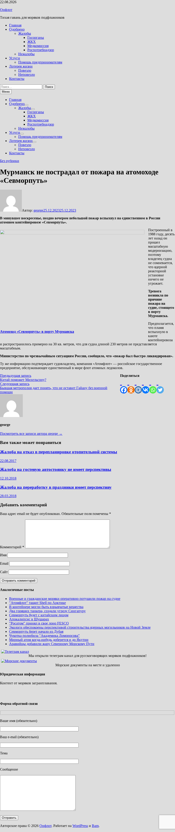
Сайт (4, 572)
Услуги (14, 58)
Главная (15, 25)
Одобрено (17, 29)
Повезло (24, 70)
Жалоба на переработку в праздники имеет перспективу (56, 487)
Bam (95, 826)
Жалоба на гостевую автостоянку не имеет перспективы (55, 469)
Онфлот (6, 10)
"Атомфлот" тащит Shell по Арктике (37, 603)
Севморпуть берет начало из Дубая (36, 631)
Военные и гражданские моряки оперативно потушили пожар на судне (64, 599)
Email (4, 563)
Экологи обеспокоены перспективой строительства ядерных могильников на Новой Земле (80, 627)
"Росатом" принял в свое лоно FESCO (39, 623)
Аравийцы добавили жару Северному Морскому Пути (51, 644)
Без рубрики (9, 161)
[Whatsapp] (153, 386)
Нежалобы (26, 54)
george (38, 210)
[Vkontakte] (145, 386)
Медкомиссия (38, 46)
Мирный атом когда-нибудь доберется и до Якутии (48, 640)
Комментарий (12, 547)
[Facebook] (123, 386)
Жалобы (24, 33)
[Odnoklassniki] (131, 386)
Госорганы (35, 37)
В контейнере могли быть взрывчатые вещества (46, 607)
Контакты (16, 79)
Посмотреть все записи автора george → (31, 434)
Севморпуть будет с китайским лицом (38, 615)
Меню (6, 91)
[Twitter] (160, 386)
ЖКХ (31, 42)
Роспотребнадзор (40, 50)
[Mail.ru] (138, 386)
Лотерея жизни (21, 66)
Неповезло (26, 74)
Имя (3, 555)
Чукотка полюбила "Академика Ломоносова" (44, 636)
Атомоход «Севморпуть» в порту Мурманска (37, 331)
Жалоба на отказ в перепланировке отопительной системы (58, 451)
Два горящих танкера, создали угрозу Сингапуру (47, 611)
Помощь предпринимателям (40, 62)
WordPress (80, 826)
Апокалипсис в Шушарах (29, 619)
